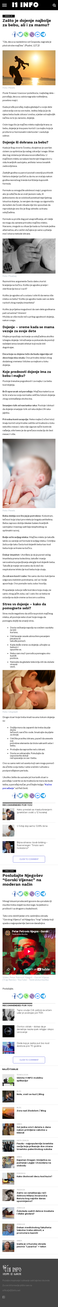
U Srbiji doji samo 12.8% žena (32, 826)
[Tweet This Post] (20, 33)
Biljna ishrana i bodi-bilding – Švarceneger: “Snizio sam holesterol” (32, 845)
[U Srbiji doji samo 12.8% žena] (8, 831)
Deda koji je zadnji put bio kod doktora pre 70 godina (33, 1044)
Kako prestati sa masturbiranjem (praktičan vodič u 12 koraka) (34, 811)
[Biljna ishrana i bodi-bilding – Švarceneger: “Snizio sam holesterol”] (8, 847)
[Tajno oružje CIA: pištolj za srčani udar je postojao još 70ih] (8, 1015)
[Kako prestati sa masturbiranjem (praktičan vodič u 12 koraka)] (8, 814)
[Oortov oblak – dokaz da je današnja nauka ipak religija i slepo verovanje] (8, 1031)
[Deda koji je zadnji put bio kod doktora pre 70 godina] (8, 1048)
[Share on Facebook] (14, 33)
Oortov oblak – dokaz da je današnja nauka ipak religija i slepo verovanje (35, 1029)
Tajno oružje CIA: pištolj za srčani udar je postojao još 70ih (34, 1011)
